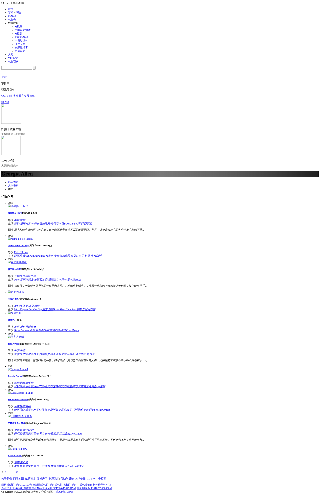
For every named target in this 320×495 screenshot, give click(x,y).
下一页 (15, 472)
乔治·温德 (60, 330)
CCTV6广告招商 (96, 478)
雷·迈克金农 (63, 433)
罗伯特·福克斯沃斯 (47, 409)
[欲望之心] (14, 313)
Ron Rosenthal (76, 465)
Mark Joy (64, 465)
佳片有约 (20, 44)
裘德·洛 (76, 279)
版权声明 (42, 478)
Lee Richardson (102, 409)
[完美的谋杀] (16, 291)
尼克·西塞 (48, 309)
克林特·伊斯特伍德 (25, 276)
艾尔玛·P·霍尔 (64, 279)
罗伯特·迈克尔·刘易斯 (26, 305)
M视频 (18, 26)
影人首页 (13, 182)
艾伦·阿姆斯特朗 (62, 386)
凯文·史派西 (35, 279)
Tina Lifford (76, 433)
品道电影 (20, 51)
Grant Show (20, 330)
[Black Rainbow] (17, 448)
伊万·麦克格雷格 (81, 386)
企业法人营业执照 (12, 488)
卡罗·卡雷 (19, 350)
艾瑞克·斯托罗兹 (57, 354)
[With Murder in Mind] (20, 392)
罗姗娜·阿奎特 (22, 465)
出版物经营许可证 (43, 484)
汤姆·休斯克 (52, 465)
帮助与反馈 (67, 478)
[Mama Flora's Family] (20, 238)
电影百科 (13, 61)
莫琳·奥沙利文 (85, 409)
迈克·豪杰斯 (21, 462)
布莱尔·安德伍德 (35, 223)
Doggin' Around (15, 376)
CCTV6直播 (8, 95)
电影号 (12, 19)
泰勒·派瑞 (19, 220)
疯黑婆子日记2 (15, 213)
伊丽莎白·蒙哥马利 (25, 409)
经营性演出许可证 (65, 484)
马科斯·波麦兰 (75, 354)
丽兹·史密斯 (98, 386)
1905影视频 (21, 37)
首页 (10, 9)
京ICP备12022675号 (64, 488)
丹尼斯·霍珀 (21, 433)
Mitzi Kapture (21, 309)
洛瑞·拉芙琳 (48, 330)
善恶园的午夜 (14, 269)
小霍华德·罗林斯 (67, 409)
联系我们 (54, 478)
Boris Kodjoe (71, 223)
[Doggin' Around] (18, 369)
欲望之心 (12, 320)
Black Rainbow (15, 455)
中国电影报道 (23, 30)
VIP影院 (13, 58)
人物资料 (13, 185)
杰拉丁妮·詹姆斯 (43, 386)
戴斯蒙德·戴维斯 (23, 383)
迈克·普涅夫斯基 (85, 309)
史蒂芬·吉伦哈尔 (23, 430)
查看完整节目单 (25, 95)
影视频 (12, 16)
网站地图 (18, 478)
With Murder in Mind (18, 399)
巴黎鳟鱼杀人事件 (16, 423)
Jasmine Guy (35, 309)
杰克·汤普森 (49, 279)
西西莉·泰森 (21, 255)
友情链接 (80, 478)
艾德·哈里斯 (49, 433)
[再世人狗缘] (16, 336)
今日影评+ (21, 40)
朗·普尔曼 (89, 354)
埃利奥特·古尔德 (23, 386)
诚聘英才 (30, 478)
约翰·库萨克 (21, 279)
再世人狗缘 (13, 343)
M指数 (18, 33)
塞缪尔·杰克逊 (22, 354)
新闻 (10, 12)
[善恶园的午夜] (17, 262)
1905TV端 (7, 160)
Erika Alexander (36, 255)
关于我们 (6, 478)
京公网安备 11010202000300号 (94, 488)
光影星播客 (21, 47)
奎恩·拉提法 (72, 255)
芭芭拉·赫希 (35, 433)
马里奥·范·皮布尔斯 (90, 255)
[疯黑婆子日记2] (18, 206)
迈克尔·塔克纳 (22, 406)
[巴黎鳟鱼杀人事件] (20, 416)
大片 (10, 54)
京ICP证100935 (64, 491)
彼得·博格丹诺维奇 (25, 326)
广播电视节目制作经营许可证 (94, 484)
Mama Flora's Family (18, 245)
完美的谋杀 (13, 299)
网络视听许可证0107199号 (16, 484)
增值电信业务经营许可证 (38, 488)
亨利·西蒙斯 (85, 223)
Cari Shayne (72, 330)
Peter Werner (21, 252)
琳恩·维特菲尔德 (54, 223)
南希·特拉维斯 (39, 354)
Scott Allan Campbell (65, 309)
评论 (18, 12)
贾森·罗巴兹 (38, 465)
